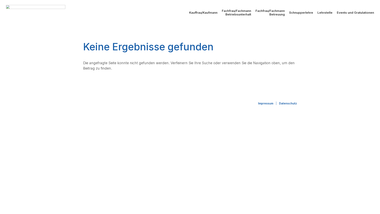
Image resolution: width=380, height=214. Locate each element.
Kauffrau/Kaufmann (203, 12)
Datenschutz (288, 103)
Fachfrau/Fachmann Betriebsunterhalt (236, 12)
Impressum (265, 103)
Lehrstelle (324, 12)
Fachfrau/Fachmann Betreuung (270, 12)
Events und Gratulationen (355, 12)
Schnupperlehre (301, 12)
